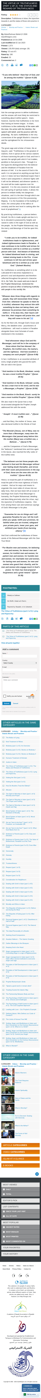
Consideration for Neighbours (16, 879)
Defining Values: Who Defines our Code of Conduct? (20, 1014)
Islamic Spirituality (21, 1090)
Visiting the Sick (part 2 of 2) (15, 782)
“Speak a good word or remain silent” (19, 986)
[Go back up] (37, 1174)
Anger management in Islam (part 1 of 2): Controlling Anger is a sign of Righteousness (21, 952)
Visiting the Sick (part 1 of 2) (15, 777)
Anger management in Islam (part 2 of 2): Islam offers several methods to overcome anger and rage (20, 958)
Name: (5, 653)
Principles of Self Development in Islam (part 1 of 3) (22, 965)
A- (29, 15)
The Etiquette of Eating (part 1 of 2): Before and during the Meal (21, 909)
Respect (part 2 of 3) (13, 871)
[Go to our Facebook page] (14, 1275)
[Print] (12, 65)
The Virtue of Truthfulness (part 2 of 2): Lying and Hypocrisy (19, 612)
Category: (6, 25)
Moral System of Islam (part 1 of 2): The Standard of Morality (20, 812)
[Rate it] (2, 65)
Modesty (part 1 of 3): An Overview (18, 746)
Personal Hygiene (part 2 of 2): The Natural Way (21, 926)
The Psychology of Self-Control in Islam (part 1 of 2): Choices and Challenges (22, 999)
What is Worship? (21, 1108)
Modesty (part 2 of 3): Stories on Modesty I (21, 750)
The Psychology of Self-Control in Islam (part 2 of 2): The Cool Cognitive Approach (22, 1004)
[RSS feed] (27, 1275)
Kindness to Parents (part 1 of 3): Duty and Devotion (21, 834)
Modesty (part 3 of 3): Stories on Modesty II (21, 754)
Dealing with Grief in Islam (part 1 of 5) (19, 884)
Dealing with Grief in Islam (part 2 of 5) (19, 888)
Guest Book (6, 1269)
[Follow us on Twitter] (21, 1275)
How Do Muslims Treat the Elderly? (18, 786)
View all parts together (10, 643)
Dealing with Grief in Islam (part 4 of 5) (19, 896)
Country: (5, 660)
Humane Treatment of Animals (16, 758)
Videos (14, 1063)
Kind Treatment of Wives (14, 741)
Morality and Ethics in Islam (15, 904)
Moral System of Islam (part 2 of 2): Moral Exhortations (20, 817)
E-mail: (4, 667)
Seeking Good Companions (15, 935)
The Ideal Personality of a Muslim (17, 931)
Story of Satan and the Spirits (23, 1099)
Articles (3, 27)
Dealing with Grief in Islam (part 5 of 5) (19, 900)
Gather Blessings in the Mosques (17, 943)
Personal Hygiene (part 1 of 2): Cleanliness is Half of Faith (21, 920)
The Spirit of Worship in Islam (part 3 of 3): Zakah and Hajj (20, 806)
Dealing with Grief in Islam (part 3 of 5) (19, 892)
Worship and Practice (16, 27)
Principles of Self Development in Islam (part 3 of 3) (22, 977)
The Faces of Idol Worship (21, 1134)
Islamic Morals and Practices (13, 733)
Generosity (9, 851)
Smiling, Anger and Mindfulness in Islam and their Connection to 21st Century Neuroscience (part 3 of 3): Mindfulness (22, 1040)
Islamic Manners (20, 1073)
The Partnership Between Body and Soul (20, 994)
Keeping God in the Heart (15, 947)
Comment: (6, 677)
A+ (36, 15)
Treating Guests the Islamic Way (17, 990)
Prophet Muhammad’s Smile (15, 982)
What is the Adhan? (22, 1125)
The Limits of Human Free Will (16, 1019)
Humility (8, 859)
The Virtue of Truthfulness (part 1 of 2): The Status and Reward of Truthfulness (21, 631)
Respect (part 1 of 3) (13, 867)
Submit (6, 703)
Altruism (8, 790)
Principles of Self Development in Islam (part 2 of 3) (22, 971)
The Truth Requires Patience (22, 1081)
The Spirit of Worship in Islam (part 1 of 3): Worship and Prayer (20, 794)
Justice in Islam (11, 762)
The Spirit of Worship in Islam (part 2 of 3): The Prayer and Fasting (20, 800)
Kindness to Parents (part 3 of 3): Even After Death (21, 846)
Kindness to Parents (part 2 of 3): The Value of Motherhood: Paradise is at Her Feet (22, 840)
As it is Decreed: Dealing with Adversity (23, 1117)
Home (4, 1266)
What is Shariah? (12, 1046)
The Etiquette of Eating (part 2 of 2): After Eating (20, 914)
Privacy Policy (16, 1269)
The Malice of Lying (12, 737)
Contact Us (27, 1269)
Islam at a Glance (28, 1266)
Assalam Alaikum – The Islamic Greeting (20, 939)
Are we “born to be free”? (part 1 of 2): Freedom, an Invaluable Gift (19, 823)
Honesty (9, 855)
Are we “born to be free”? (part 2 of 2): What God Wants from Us (21, 829)
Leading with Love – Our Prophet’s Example (21, 1009)
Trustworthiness (11, 863)
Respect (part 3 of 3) (13, 875)
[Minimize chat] (39, 1385)
